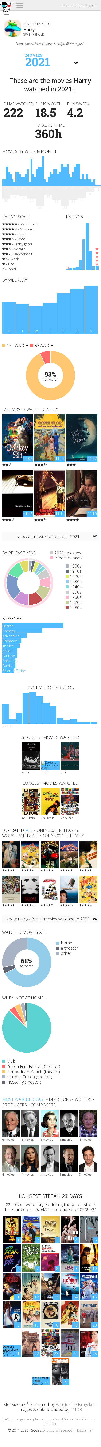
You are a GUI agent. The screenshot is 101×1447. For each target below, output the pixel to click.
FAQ (6, 1419)
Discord (52, 1430)
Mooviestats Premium (78, 1419)
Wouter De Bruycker (75, 1404)
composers (43, 1105)
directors (60, 1099)
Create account (72, 5)
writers (83, 1099)
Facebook (66, 1430)
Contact (50, 1424)
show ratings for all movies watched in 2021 (48, 919)
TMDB (76, 1409)
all (29, 830)
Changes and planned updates (35, 1419)
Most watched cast (23, 1099)
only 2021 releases (57, 830)
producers (14, 1105)
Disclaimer (85, 1430)
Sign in (91, 5)
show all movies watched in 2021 (48, 536)
